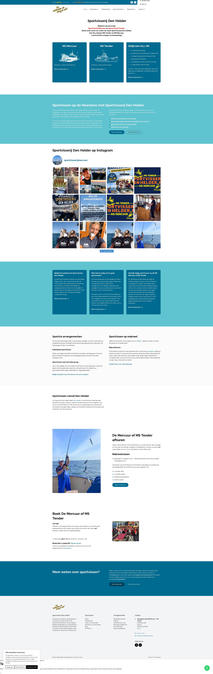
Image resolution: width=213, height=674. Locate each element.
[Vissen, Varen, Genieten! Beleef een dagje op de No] (120, 235)
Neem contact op (120, 485)
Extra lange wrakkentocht (120, 624)
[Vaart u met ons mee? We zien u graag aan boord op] (120, 180)
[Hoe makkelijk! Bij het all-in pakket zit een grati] (65, 180)
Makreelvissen (106, 9)
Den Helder (77, 400)
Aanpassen (10, 667)
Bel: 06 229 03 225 (134, 132)
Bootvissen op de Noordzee (92, 624)
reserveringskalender (118, 579)
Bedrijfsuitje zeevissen (119, 619)
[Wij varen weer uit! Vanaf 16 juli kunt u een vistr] (93, 180)
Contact (140, 9)
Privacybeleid (157, 657)
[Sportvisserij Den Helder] (60, 9)
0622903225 (67, 548)
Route (139, 628)
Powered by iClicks (78, 657)
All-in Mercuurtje (118, 626)
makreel (139, 341)
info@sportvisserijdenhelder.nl (143, 575)
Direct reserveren (60, 69)
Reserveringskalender (119, 628)
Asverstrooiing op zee (119, 622)
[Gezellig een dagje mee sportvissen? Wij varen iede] (93, 235)
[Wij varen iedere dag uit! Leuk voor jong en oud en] (65, 235)
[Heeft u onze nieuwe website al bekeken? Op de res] (147, 180)
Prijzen (87, 619)
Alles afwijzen (20, 667)
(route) (106, 2)
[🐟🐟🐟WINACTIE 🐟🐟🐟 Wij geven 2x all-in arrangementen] (120, 208)
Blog (86, 626)
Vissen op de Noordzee (91, 622)
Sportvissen (93, 9)
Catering (116, 621)
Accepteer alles (31, 667)
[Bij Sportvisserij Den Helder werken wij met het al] (93, 208)
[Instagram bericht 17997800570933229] (65, 208)
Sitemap (150, 657)
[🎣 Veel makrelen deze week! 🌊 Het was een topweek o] (147, 208)
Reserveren (130, 9)
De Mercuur (88, 628)
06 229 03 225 (140, 633)
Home (85, 9)
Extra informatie (118, 9)
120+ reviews (66, 2)
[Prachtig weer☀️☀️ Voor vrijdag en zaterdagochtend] (147, 235)
